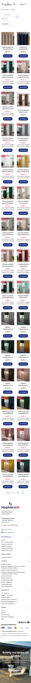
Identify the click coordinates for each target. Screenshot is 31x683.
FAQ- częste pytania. (7, 542)
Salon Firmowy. (5, 615)
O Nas (3, 610)
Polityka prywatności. (7, 548)
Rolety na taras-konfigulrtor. (9, 570)
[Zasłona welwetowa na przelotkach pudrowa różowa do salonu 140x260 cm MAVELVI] (23, 375)
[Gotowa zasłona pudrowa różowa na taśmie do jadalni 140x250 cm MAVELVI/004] (23, 67)
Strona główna (5, 9)
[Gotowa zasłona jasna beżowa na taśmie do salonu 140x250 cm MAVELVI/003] (23, 224)
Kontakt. (3, 613)
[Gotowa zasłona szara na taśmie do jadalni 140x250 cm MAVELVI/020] (7, 224)
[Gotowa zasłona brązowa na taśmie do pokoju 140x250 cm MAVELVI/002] (23, 100)
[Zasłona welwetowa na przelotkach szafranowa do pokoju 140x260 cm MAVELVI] (23, 347)
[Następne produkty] (18, 492)
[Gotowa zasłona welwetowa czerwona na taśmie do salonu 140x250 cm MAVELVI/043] (23, 256)
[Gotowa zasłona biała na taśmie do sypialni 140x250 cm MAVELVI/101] (7, 161)
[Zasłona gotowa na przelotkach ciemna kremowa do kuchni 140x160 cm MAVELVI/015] (7, 39)
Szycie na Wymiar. (6, 576)
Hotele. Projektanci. (6, 582)
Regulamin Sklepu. (6, 546)
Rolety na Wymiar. (6, 578)
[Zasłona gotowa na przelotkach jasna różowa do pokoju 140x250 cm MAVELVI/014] (23, 435)
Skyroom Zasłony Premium (9, 599)
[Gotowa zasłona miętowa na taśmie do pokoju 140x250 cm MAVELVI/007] (23, 287)
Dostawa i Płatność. (7, 544)
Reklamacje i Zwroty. (7, 550)
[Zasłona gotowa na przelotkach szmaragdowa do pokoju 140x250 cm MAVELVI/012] (23, 403)
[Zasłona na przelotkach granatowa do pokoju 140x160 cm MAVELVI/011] (23, 39)
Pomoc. (3, 540)
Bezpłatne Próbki (6, 564)
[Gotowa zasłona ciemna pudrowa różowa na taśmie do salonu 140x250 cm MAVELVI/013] (7, 256)
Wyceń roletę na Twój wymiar (15, 671)
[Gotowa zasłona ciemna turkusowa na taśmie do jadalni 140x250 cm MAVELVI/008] (7, 67)
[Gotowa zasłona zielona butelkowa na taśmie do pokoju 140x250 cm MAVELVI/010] (7, 193)
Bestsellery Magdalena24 (8, 601)
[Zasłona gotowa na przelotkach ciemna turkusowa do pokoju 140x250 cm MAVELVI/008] (23, 466)
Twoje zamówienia (6, 557)
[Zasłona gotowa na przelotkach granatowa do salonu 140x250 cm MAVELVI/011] (7, 403)
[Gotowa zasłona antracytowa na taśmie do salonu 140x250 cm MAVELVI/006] (7, 130)
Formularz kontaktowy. (7, 617)
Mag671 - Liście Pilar (7, 595)
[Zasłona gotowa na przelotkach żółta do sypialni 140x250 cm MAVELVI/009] (7, 466)
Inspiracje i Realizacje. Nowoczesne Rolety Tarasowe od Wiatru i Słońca (13, 567)
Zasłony (13, 9)
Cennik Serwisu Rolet (7, 580)
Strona (8, 492)
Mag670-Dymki (5, 597)
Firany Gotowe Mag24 (7, 604)
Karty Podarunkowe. (7, 586)
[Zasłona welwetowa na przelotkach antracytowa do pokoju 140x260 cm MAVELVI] (23, 319)
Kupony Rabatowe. (6, 584)
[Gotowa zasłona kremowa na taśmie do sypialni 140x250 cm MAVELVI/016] (23, 193)
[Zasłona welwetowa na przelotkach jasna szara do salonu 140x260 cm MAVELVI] (7, 319)
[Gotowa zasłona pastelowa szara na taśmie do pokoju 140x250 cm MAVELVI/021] (7, 98)
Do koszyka (7, 56)
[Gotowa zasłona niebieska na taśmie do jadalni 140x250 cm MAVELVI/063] (23, 130)
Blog (2, 619)
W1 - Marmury (5, 593)
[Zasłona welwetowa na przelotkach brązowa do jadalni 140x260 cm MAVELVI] (7, 375)
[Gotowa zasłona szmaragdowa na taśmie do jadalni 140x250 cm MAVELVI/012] (7, 287)
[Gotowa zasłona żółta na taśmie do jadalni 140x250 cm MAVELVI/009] (23, 161)
